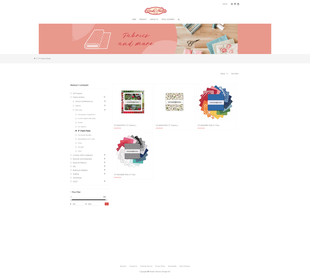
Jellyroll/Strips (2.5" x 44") (86, 139)
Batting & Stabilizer (80, 170)
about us (123, 266)
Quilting (76, 174)
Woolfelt (81, 147)
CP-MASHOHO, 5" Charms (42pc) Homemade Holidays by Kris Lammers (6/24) (167, 125)
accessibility (172, 266)
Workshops (77, 178)
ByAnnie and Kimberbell (82, 159)
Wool (79, 151)
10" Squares (82, 127)
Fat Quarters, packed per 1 (87, 114)
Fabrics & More (79, 97)
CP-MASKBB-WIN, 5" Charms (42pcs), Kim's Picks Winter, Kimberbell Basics (126, 175)
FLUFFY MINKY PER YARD (87, 118)
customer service (146, 266)
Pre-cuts (78, 110)
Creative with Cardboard (83, 155)
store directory (184, 266)
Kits (74, 166)
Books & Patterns (79, 163)
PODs (80, 143)
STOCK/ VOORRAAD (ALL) (85, 101)
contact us (133, 266)
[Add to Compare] (232, 4)
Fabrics (78, 106)
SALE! (75, 181)
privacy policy (160, 266)
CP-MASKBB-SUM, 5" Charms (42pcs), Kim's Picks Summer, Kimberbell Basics (209, 125)
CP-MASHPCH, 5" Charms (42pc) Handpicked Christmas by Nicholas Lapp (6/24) (126, 125)
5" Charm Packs (84, 131)
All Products (77, 93)
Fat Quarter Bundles (84, 135)
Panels (80, 122)
